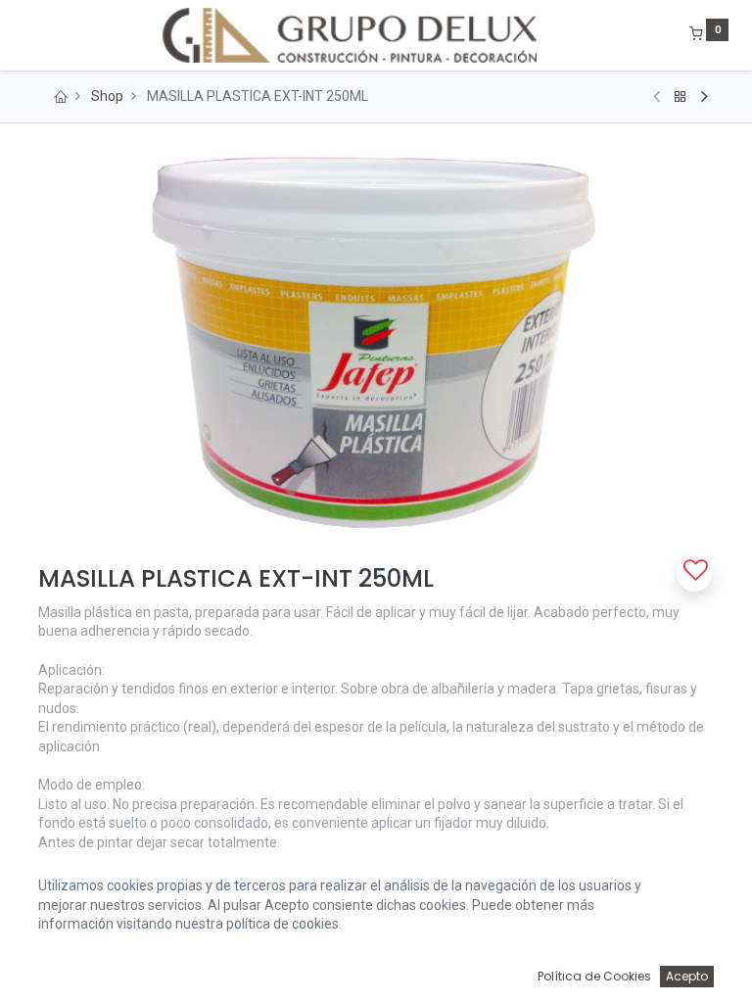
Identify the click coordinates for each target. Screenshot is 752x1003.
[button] (694, 574)
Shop (107, 96)
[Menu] (24, 35)
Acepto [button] (687, 976)
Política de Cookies (594, 976)
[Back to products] (680, 97)
